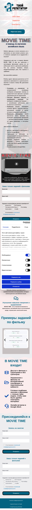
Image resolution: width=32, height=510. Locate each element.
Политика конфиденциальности (16, 500)
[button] (5, 340)
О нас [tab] (26, 227)
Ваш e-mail (5, 196)
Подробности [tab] (16, 227)
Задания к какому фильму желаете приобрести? (15, 203)
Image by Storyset (13, 504)
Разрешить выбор (16, 281)
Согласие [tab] (6, 227)
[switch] (27, 260)
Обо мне (16, 17)
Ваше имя (4, 189)
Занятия (16, 20)
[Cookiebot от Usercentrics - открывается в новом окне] (23, 222)
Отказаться (16, 286)
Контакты (16, 24)
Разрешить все (16, 277)
